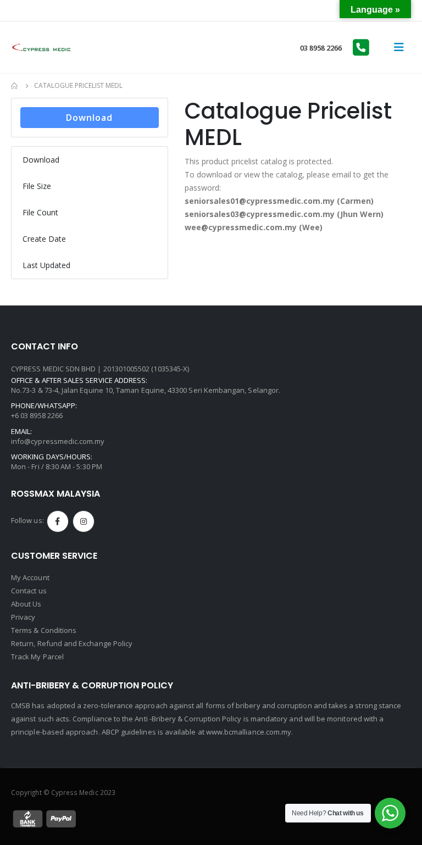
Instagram (84, 521)
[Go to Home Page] (15, 85)
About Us (26, 604)
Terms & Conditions (43, 630)
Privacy (23, 617)
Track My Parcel (37, 656)
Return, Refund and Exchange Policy (71, 643)
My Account (30, 577)
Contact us (29, 591)
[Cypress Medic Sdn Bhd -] (41, 47)
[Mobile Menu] (399, 47)
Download (89, 118)
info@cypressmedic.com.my (58, 441)
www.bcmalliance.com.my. (249, 732)
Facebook (58, 521)
